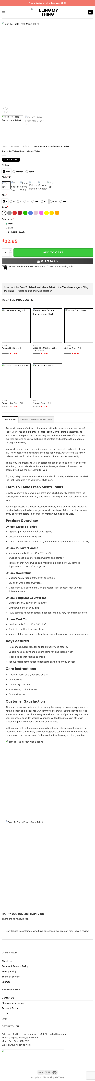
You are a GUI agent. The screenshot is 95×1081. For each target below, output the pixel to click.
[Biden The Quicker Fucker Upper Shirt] (47, 326)
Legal (4, 1018)
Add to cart (53, 252)
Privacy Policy (9, 971)
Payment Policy (10, 1008)
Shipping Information (13, 1003)
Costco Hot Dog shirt (12, 348)
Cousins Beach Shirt (42, 403)
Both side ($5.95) (16, 232)
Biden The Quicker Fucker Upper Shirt (45, 349)
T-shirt (26, 146)
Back (10, 228)
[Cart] (90, 12)
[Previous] (7, 68)
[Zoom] (5, 110)
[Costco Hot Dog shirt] (16, 326)
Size (4, 195)
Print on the (8, 219)
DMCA (5, 1013)
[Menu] (3, 12)
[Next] (88, 68)
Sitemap (6, 982)
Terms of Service (11, 976)
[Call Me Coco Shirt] (79, 326)
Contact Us (8, 998)
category (72, 287)
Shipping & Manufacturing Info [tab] (36, 420)
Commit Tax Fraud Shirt (13, 403)
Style (6, 177)
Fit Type (6, 165)
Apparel (15, 146)
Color (5, 207)
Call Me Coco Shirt (73, 348)
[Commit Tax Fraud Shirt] (16, 381)
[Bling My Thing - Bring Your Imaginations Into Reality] (47, 12)
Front (10, 223)
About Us (7, 961)
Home (5, 146)
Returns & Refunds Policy (15, 966)
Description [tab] (10, 420)
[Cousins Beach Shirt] (47, 381)
